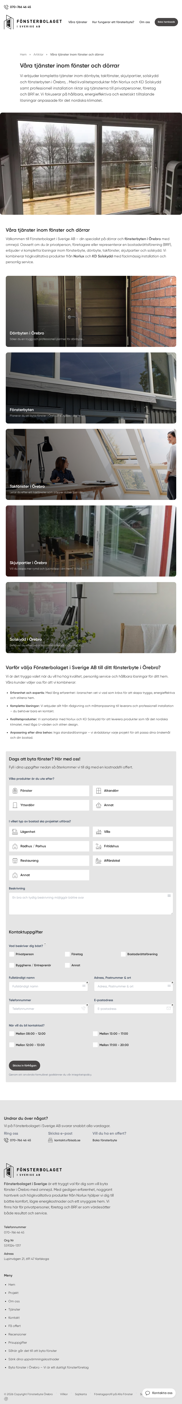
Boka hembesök (166, 21)
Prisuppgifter (17, 1342)
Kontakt (14, 1317)
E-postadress (103, 1000)
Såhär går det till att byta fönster (32, 1350)
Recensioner (17, 1334)
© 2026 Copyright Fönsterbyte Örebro (28, 1394)
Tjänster (14, 1309)
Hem (11, 1284)
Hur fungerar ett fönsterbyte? (113, 22)
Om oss (144, 22)
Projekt (13, 1293)
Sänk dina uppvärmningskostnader (33, 1359)
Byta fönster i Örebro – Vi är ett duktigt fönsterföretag (48, 1367)
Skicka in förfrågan (24, 1065)
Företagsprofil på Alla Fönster (113, 1394)
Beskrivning (17, 888)
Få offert (14, 1326)
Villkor (64, 1394)
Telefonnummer (20, 1000)
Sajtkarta (81, 1394)
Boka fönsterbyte (105, 1140)
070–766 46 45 (14, 1232)
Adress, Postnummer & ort (112, 978)
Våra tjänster (77, 22)
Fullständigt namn (22, 978)
